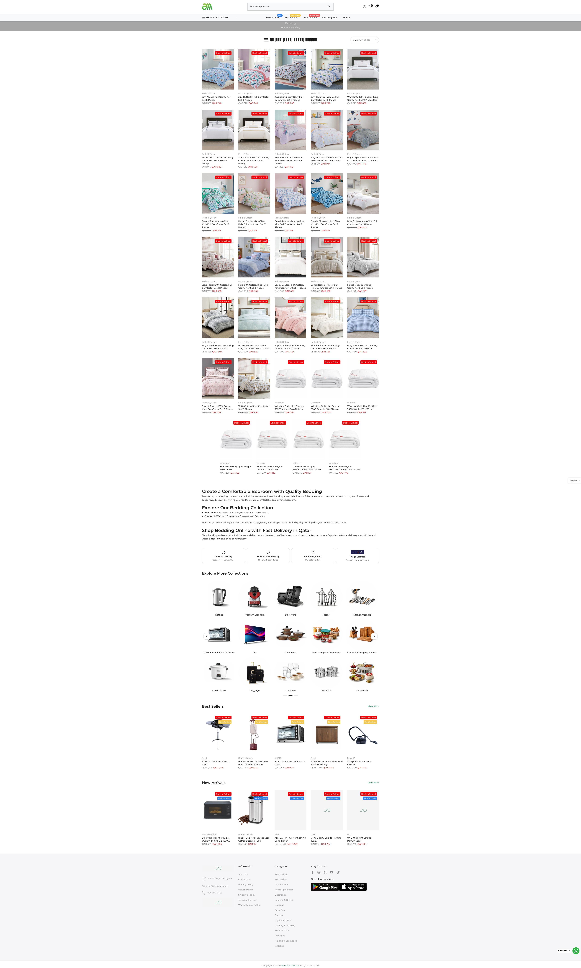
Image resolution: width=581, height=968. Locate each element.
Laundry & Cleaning (285, 925)
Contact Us (244, 879)
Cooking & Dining (284, 900)
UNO (313, 834)
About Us (243, 874)
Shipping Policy (246, 894)
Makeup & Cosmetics (286, 940)
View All (372, 706)
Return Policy (245, 889)
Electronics (280, 894)
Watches (279, 946)
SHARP (278, 758)
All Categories (329, 17)
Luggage (279, 905)
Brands (346, 17)
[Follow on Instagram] (319, 872)
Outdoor (279, 915)
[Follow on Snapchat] (325, 872)
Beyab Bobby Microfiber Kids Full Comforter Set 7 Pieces (252, 224)
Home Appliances (284, 889)
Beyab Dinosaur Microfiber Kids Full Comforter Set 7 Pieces (325, 224)
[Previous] (207, 636)
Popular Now (311, 17)
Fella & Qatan (209, 93)
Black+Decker (245, 758)
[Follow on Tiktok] (338, 872)
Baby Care (280, 910)
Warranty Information (249, 905)
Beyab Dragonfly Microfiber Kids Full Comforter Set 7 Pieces (290, 224)
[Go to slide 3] (296, 695)
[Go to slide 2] (290, 695)
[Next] (374, 636)
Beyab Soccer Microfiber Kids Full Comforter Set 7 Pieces (215, 224)
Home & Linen (282, 930)
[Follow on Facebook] (312, 872)
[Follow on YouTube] (331, 872)
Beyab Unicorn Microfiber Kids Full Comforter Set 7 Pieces (289, 160)
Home (284, 27)
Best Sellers (292, 17)
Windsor (279, 402)
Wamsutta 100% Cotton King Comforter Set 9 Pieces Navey (217, 160)
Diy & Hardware (283, 920)
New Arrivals (274, 17)
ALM (204, 758)
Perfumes (280, 935)
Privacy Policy (245, 884)
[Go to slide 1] (285, 695)
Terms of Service (247, 900)
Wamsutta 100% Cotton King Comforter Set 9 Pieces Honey (253, 160)
